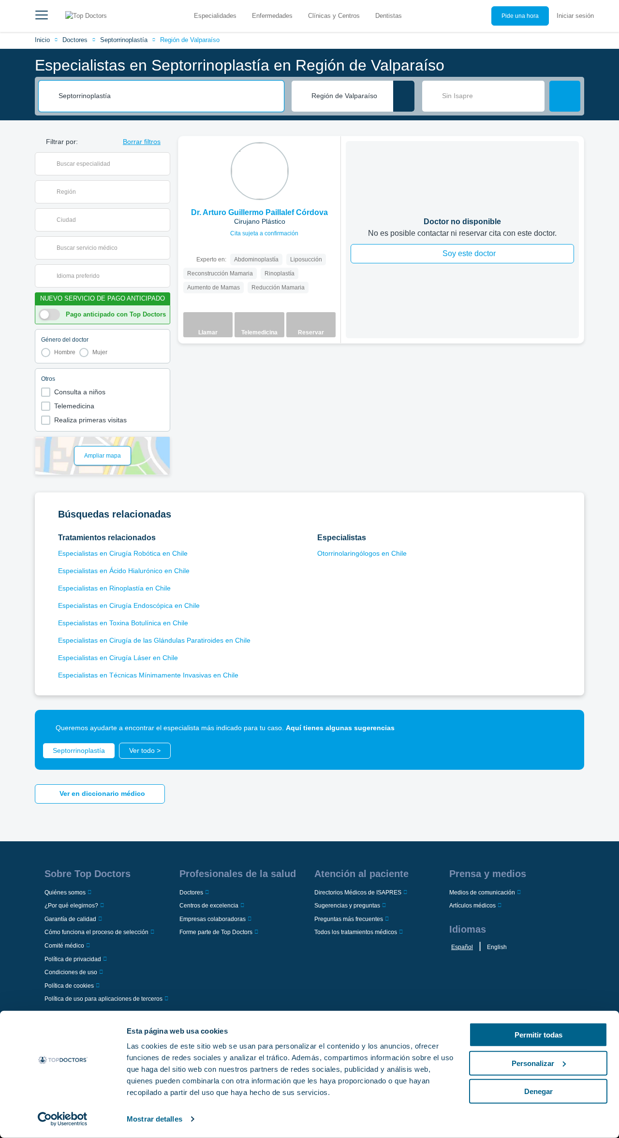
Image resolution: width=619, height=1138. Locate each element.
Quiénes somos (65, 892)
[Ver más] (329, 156)
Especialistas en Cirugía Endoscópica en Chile (129, 605)
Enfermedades (272, 15)
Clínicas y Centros (334, 15)
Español (462, 947)
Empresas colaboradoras (212, 919)
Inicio (42, 39)
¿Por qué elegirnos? (71, 905)
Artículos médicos (472, 905)
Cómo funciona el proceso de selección (96, 932)
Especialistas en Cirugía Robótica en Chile (123, 553)
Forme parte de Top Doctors (215, 932)
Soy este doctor (469, 253)
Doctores (75, 39)
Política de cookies (69, 985)
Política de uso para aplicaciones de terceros (103, 998)
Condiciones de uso (70, 972)
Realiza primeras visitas (90, 420)
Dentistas (388, 15)
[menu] (42, 16)
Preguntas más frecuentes (348, 919)
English (497, 947)
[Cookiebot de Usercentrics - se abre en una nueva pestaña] (62, 1119)
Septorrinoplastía (123, 39)
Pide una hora (520, 16)
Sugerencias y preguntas (347, 905)
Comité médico (64, 945)
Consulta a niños (79, 392)
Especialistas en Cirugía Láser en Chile (118, 658)
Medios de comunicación (482, 892)
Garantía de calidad (70, 919)
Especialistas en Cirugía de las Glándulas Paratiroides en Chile (154, 640)
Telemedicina (74, 406)
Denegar (538, 1091)
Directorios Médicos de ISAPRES (357, 892)
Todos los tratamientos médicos (355, 932)
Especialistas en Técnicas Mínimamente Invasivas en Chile (148, 675)
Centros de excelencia (208, 905)
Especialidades (215, 15)
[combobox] (168, 96)
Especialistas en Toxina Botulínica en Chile (123, 623)
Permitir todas (538, 1035)
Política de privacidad (72, 959)
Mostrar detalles (154, 1119)
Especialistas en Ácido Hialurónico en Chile (124, 571)
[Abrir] (163, 164)
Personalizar (533, 1063)
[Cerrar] (565, 728)
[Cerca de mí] (403, 96)
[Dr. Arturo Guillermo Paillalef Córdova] (260, 171)
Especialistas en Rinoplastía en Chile (114, 588)
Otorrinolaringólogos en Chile (362, 553)
